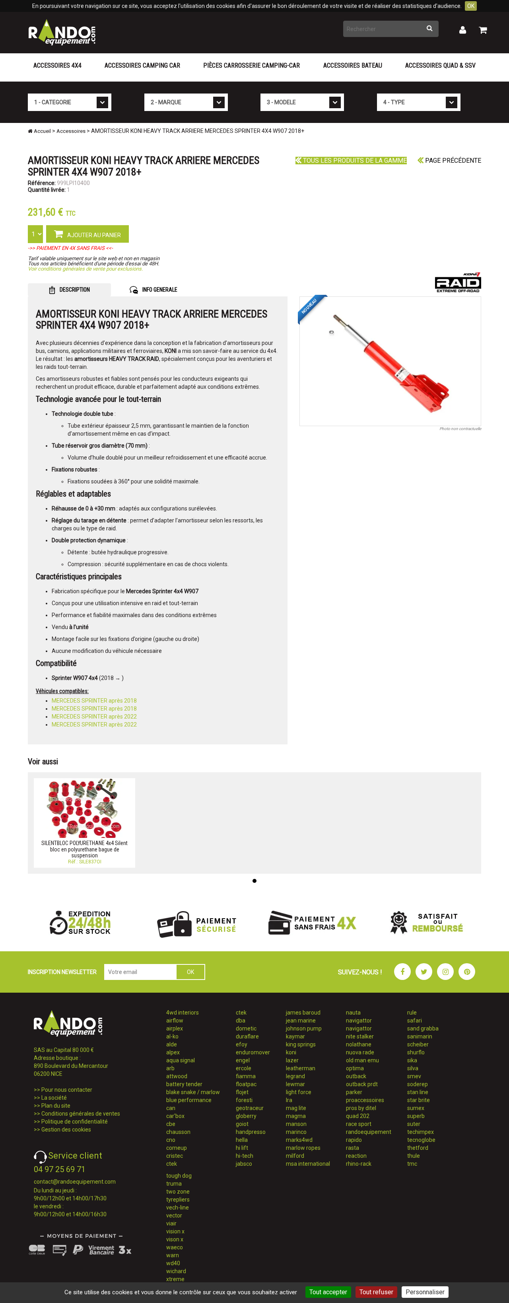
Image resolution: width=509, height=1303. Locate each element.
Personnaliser (425, 1292)
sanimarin (419, 1036)
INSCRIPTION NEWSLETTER (62, 972)
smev (414, 1076)
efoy (241, 1044)
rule (412, 1012)
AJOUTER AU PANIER (93, 235)
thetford (417, 1148)
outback (356, 1076)
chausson (178, 1132)
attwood (176, 1076)
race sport (358, 1124)
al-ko (172, 1036)
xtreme (175, 1279)
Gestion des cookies (66, 1129)
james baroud (303, 1012)
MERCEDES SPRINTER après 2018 (94, 700)
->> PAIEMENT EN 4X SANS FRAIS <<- (70, 248)
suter (413, 1124)
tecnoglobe (421, 1140)
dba (240, 1020)
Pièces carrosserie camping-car (251, 65)
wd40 (173, 1263)
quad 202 (357, 1116)
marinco (296, 1132)
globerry (246, 1116)
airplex (174, 1028)
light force (298, 1092)
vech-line (177, 1207)
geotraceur (250, 1108)
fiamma (246, 1076)
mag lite (296, 1108)
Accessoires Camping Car (142, 65)
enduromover (253, 1052)
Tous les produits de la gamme (354, 160)
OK (470, 6)
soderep (417, 1084)
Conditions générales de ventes (80, 1113)
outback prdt (362, 1084)
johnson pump (304, 1028)
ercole (243, 1068)
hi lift (242, 1148)
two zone (178, 1191)
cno (170, 1140)
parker (354, 1092)
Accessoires (70, 131)
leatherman (300, 1068)
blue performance (189, 1100)
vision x (175, 1231)
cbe (170, 1124)
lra (289, 1100)
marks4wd (299, 1140)
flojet (242, 1092)
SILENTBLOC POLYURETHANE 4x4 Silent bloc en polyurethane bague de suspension (84, 849)
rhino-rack (358, 1164)
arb (170, 1068)
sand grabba (423, 1028)
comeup (176, 1148)
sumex (415, 1108)
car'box (175, 1116)
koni (291, 1052)
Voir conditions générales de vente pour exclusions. (85, 269)
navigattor (359, 1020)
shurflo (416, 1052)
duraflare (247, 1036)
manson (296, 1124)
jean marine (301, 1020)
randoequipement (368, 1132)
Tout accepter (328, 1292)
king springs (301, 1044)
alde (171, 1044)
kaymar (295, 1036)
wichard (176, 1271)
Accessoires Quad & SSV (440, 65)
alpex (173, 1052)
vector (174, 1215)
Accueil (42, 131)
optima (355, 1068)
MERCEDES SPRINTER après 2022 (94, 716)
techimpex (420, 1132)
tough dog (179, 1176)
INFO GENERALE (159, 289)
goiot (242, 1124)
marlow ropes (303, 1148)
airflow (174, 1020)
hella (242, 1140)
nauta (353, 1012)
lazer (292, 1060)
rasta (352, 1148)
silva (412, 1068)
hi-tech (244, 1156)
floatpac (246, 1084)
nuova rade (360, 1052)
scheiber (418, 1044)
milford (295, 1156)
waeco (174, 1247)
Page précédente (452, 160)
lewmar (295, 1084)
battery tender (184, 1084)
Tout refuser (376, 1292)
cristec (174, 1156)
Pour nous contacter (66, 1090)
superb (416, 1116)
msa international (308, 1164)
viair (171, 1223)
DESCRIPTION (74, 289)
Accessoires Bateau (352, 65)
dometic (246, 1028)
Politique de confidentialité (74, 1121)
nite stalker (360, 1036)
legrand (295, 1076)
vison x (174, 1239)
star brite (418, 1100)
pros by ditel (361, 1108)
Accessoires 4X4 (57, 65)
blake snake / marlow (193, 1092)
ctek (171, 1164)
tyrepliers (178, 1199)
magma (296, 1116)
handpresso (251, 1132)
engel (243, 1060)
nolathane (358, 1044)
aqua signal (180, 1060)
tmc (412, 1164)
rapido (354, 1140)
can (170, 1108)
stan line (417, 1092)
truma (174, 1183)
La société (54, 1098)
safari (414, 1020)
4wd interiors (182, 1012)
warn (172, 1255)
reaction (356, 1156)
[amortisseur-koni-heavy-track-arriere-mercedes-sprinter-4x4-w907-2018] (390, 361)
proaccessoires (365, 1100)
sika (412, 1060)
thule (413, 1156)
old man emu (362, 1060)
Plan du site (55, 1105)
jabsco (244, 1164)
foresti (244, 1100)
